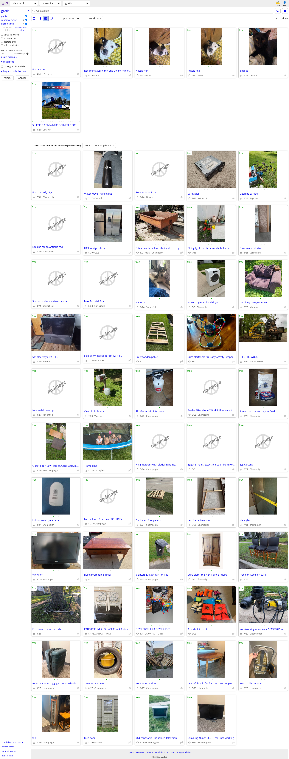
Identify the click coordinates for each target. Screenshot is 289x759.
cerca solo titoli (11, 34)
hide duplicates (11, 45)
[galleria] (45, 18)
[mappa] (51, 18)
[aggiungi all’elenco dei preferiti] (34, 74)
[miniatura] (40, 18)
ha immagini (10, 38)
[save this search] (285, 11)
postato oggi (10, 41)
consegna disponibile (14, 66)
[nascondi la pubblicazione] (78, 74)
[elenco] (34, 18)
